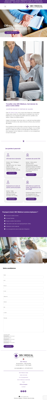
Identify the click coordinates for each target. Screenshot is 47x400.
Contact (23, 386)
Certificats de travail (7, 340)
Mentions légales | (18, 398)
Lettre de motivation (7, 337)
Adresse (5, 301)
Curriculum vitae (7, 334)
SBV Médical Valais (12, 112)
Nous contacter (12, 32)
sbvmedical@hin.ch (19, 368)
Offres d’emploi (23, 384)
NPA (4, 307)
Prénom (5, 285)
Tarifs (23, 382)
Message (5, 317)
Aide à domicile (23, 375)
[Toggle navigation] (5, 6)
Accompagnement (23, 377)
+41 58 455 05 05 (29, 368)
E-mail (5, 291)
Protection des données (28, 398)
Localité (5, 312)
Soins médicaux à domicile (23, 379)
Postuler (12, 173)
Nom (4, 280)
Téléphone (5, 296)
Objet (5, 275)
